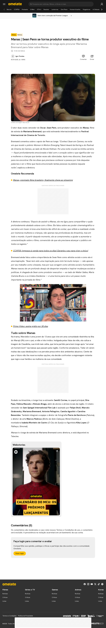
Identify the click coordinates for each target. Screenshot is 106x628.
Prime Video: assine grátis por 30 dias (30, 326)
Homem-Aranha (75, 9)
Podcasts (25, 9)
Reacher (46, 9)
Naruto (9, 9)
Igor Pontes (20, 56)
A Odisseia (96, 9)
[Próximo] (102, 9)
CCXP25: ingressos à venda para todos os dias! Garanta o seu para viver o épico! (50, 250)
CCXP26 (16, 9)
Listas (4, 601)
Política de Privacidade (25, 616)
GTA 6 (39, 9)
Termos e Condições (9, 616)
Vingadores (86, 9)
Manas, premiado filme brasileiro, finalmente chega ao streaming (43, 180)
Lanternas (55, 9)
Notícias (5, 594)
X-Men (32, 9)
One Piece (64, 9)
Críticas (5, 597)
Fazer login (20, 553)
